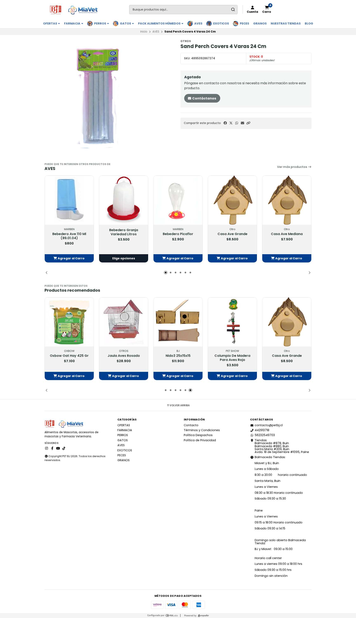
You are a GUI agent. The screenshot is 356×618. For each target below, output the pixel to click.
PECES (244, 23)
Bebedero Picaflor (178, 234)
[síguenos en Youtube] (58, 448)
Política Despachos (198, 435)
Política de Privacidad (200, 440)
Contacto (191, 425)
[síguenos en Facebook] (52, 448)
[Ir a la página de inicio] (75, 9)
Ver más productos (292, 166)
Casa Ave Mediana (287, 234)
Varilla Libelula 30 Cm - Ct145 (69, 358)
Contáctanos (204, 98)
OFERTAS (50, 23)
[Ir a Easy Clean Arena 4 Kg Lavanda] (232, 321)
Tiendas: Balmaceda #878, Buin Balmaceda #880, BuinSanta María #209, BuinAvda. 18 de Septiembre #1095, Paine (282, 446)
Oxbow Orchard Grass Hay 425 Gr (287, 358)
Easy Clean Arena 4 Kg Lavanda (232, 358)
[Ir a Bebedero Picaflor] (178, 200)
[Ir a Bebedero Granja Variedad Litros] (123, 200)
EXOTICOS (221, 23)
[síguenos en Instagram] (46, 448)
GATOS (126, 23)
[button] (248, 123)
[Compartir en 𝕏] (231, 123)
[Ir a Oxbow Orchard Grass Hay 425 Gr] (286, 321)
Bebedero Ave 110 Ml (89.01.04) (69, 236)
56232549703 (265, 435)
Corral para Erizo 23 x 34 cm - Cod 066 (123, 358)
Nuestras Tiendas (286, 23)
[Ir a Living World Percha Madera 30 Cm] (178, 321)
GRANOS (260, 23)
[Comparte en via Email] (242, 123)
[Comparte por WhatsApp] (237, 123)
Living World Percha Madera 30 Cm (178, 358)
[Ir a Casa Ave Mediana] (286, 200)
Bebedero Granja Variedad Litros (123, 232)
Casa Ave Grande (232, 234)
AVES (198, 23)
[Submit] (233, 9)
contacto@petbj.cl (269, 425)
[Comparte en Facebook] (225, 123)
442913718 (262, 430)
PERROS (100, 23)
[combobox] (183, 9)
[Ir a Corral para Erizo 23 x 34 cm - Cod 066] (123, 321)
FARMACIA (72, 23)
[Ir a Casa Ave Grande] (232, 200)
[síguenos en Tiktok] (64, 448)
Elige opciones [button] (123, 258)
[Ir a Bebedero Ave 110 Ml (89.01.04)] (69, 200)
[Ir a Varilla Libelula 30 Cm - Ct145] (69, 321)
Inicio (143, 32)
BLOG (309, 23)
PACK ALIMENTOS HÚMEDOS (159, 23)
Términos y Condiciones (202, 430)
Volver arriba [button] (180, 405)
